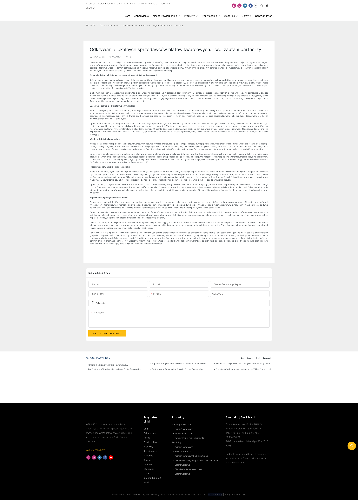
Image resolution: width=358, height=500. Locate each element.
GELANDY (91, 25)
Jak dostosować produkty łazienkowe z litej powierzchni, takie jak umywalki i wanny (116, 369)
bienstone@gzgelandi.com (247, 428)
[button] (274, 16)
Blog (242, 358)
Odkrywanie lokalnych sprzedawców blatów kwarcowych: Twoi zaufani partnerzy (141, 25)
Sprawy (250, 358)
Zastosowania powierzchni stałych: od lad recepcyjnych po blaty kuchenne (180, 369)
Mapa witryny (215, 494)
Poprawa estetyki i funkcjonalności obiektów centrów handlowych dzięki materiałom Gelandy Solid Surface (180, 363)
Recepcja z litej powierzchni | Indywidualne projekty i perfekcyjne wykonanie (244, 363)
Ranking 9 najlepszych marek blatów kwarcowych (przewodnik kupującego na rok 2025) (108, 365)
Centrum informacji (263, 358)
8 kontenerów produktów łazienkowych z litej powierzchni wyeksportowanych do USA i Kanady (244, 369)
